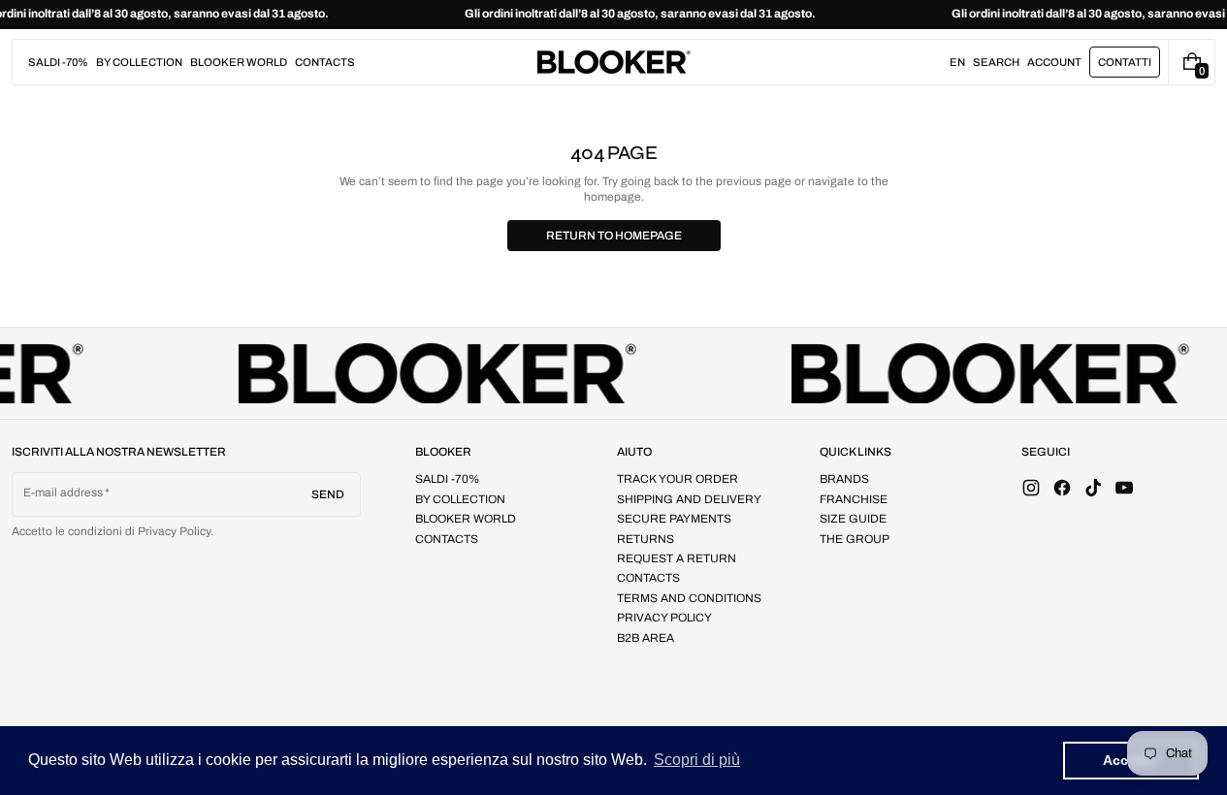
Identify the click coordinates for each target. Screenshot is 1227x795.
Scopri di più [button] (697, 759)
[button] (996, 62)
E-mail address (63, 492)
